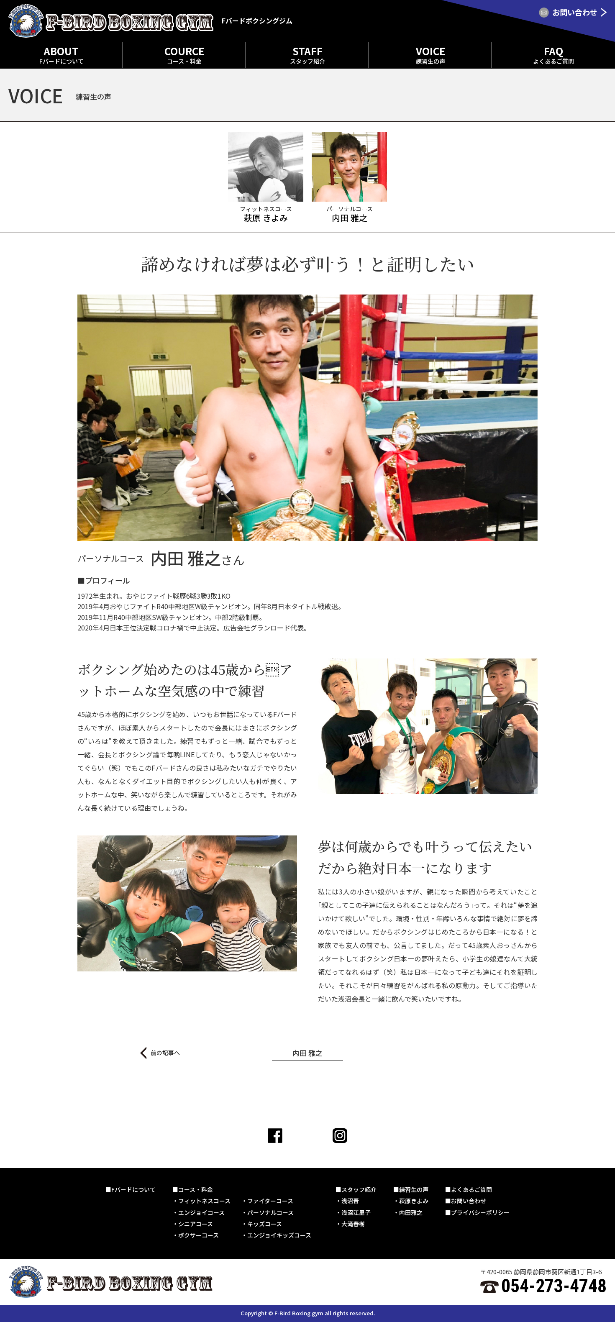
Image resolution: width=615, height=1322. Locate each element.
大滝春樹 (353, 1224)
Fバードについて (133, 1189)
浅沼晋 (350, 1200)
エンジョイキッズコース (279, 1235)
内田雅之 (411, 1212)
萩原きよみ (413, 1200)
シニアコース (195, 1224)
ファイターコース (270, 1200)
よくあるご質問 (471, 1189)
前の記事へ (165, 1052)
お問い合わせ (468, 1200)
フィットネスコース (204, 1200)
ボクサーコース (198, 1235)
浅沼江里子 (356, 1212)
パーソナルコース (270, 1212)
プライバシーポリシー (480, 1212)
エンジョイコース (201, 1212)
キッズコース (264, 1224)
